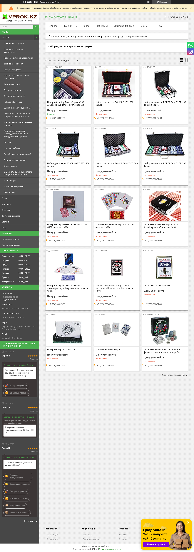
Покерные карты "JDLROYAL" (62, 349)
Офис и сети (9, 192)
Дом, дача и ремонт (13, 63)
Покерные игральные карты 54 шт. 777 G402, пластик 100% (67, 226)
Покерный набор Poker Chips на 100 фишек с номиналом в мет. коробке (162, 351)
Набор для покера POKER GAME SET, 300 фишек (116, 164)
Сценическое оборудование (18, 107)
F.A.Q (4, 227)
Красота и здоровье (13, 186)
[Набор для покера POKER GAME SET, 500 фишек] (165, 145)
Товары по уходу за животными (13, 50)
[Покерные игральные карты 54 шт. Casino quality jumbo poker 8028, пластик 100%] (68, 267)
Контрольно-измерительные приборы (18, 123)
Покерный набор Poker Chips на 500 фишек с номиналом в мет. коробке (65, 103)
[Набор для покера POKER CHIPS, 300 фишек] (117, 84)
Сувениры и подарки (14, 43)
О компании (52, 539)
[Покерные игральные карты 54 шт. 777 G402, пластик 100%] (68, 206)
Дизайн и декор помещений (17, 154)
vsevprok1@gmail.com (12, 338)
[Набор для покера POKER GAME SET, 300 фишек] (117, 145)
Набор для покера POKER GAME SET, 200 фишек (68, 164)
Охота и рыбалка (12, 148)
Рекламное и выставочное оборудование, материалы (17, 115)
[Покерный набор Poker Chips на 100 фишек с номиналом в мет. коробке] (165, 331)
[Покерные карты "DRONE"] (165, 267)
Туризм (7, 142)
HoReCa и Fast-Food (13, 102)
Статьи (5, 221)
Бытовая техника (12, 90)
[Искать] (36, 27)
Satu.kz (110, 546)
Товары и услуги (61, 36)
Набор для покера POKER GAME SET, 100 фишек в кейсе (165, 103)
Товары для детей (12, 69)
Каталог (6, 37)
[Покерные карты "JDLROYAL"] (68, 331)
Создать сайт (46, 2)
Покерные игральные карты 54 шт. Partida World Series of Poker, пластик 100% (114, 288)
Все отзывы (29, 521)
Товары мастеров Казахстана (18, 57)
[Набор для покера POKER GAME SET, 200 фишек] (68, 145)
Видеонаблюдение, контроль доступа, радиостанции (18, 173)
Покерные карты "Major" (108, 349)
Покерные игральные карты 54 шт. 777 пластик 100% (115, 226)
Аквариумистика (12, 84)
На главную (52, 534)
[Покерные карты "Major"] (117, 331)
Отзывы (6, 210)
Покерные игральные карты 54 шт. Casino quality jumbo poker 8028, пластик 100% (68, 288)
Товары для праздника (15, 160)
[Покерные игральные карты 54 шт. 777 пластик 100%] (117, 206)
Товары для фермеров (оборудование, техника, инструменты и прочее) (16, 134)
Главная (53, 26)
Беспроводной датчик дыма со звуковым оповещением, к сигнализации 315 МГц (19, 373)
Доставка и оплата (11, 215)
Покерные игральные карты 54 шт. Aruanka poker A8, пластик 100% (161, 226)
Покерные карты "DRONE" (157, 285)
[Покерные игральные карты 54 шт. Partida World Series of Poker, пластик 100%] (117, 267)
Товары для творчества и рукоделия (16, 77)
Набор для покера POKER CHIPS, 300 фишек (114, 103)
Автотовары (10, 180)
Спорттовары (10, 166)
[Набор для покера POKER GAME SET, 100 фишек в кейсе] (165, 84)
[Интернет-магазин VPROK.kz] (19, 17)
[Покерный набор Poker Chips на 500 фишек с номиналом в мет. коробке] (68, 84)
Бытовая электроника (14, 96)
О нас (4, 198)
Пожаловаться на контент (110, 549)
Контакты (6, 204)
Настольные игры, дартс (99, 36)
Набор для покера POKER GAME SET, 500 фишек (165, 164)
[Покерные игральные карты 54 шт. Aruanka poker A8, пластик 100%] (165, 206)
